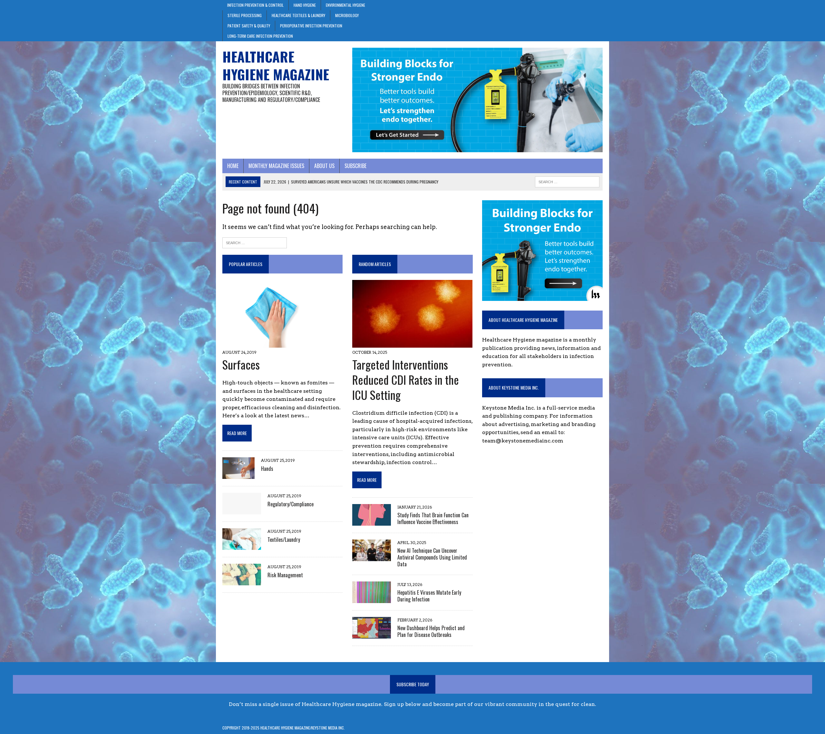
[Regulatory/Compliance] (241, 510)
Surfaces (241, 364)
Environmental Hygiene (345, 5)
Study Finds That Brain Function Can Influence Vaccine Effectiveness (433, 518)
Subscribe (355, 166)
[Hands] (238, 475)
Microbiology (347, 15)
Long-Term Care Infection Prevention (260, 36)
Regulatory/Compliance (290, 504)
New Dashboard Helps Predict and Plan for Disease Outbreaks (431, 631)
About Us (324, 166)
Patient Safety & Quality (249, 25)
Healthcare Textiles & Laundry (298, 15)
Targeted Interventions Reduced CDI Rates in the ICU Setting (405, 379)
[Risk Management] (241, 581)
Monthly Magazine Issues (276, 166)
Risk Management (285, 575)
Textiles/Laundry (283, 539)
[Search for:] (254, 242)
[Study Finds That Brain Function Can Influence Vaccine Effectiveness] (371, 522)
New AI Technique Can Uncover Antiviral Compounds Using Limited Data (432, 557)
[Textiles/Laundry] (241, 546)
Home (232, 166)
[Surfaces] (273, 344)
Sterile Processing (245, 15)
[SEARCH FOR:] (567, 181)
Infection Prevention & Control (255, 5)
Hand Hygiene (305, 5)
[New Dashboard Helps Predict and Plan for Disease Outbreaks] (371, 634)
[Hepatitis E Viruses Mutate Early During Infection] (371, 599)
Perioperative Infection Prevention (311, 25)
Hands (267, 468)
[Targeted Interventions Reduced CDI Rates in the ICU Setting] (412, 344)
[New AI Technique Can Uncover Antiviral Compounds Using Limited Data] (371, 557)
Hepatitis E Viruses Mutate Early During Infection (429, 596)
